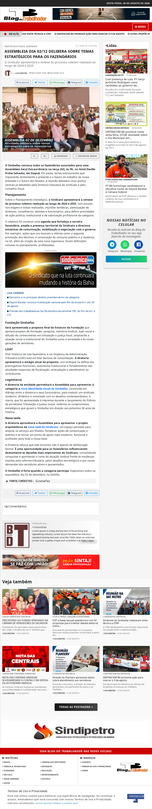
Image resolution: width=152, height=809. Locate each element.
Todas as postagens (75, 707)
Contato (86, 762)
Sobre (84, 770)
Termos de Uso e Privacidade (96, 766)
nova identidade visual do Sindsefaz (44, 388)
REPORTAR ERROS (87, 156)
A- (34, 156)
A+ (44, 156)
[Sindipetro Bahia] (76, 731)
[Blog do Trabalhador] (25, 14)
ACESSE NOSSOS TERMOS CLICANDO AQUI (56, 803)
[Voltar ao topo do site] (147, 485)
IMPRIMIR (62, 156)
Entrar (126, 259)
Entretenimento (49, 774)
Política (45, 778)
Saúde (6, 783)
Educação (46, 770)
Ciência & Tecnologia (14, 766)
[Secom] (101, 13)
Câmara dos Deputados (53, 762)
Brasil (6, 762)
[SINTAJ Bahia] (50, 561)
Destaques (46, 766)
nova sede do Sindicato (43, 427)
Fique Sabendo (11, 778)
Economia (8, 770)
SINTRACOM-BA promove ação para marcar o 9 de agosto (84, 33)
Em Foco (7, 774)
